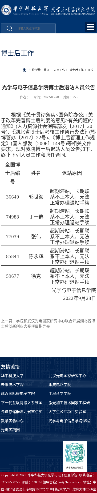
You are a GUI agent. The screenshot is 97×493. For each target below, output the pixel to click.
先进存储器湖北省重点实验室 (25, 412)
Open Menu (90, 27)
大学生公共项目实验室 (67, 412)
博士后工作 (76, 70)
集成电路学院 (59, 385)
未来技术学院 (12, 385)
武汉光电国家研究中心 (67, 376)
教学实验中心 (12, 421)
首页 (46, 70)
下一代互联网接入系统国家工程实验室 (33, 403)
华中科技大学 (12, 376)
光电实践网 (10, 430)
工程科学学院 (59, 394)
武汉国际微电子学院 (18, 394)
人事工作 (59, 70)
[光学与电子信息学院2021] (48, 7)
